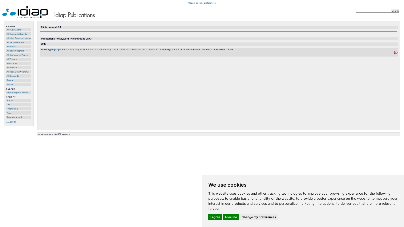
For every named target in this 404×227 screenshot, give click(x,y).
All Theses (12, 59)
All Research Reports (17, 34)
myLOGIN (11, 122)
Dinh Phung (105, 49)
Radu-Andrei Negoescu (73, 49)
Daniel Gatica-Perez (145, 49)
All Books (11, 46)
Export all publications (17, 92)
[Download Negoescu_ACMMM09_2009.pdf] (395, 53)
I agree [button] (215, 217)
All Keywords (13, 76)
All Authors (12, 63)
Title (9, 104)
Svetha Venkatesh (121, 49)
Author (10, 100)
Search (10, 84)
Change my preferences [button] (259, 217)
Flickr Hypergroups (51, 49)
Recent (10, 80)
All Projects (12, 67)
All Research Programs (18, 72)
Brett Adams (92, 49)
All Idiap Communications (19, 38)
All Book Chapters (15, 51)
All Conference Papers (17, 55)
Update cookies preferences (202, 3)
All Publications (14, 30)
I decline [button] (231, 217)
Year (9, 113)
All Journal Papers (15, 42)
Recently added (14, 117)
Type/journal (12, 109)
